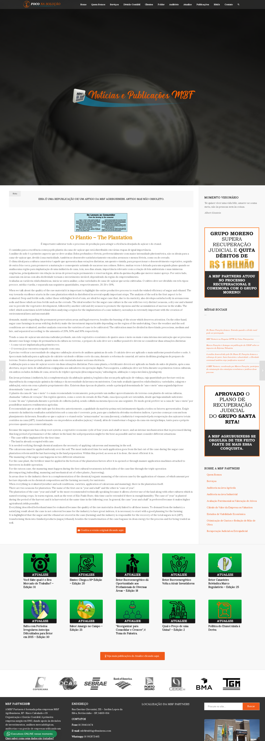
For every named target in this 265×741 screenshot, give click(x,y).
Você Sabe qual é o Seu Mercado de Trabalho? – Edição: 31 (38, 583)
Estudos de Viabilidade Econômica (226, 514)
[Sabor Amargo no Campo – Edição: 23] (86, 611)
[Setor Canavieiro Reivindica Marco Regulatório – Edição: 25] (225, 565)
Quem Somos (214, 474)
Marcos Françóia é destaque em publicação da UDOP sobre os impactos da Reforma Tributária (232, 347)
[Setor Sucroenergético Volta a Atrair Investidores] (178, 565)
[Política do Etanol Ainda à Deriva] (225, 611)
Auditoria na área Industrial (222, 494)
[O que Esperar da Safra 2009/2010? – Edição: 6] (262, 371)
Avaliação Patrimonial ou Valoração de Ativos (232, 501)
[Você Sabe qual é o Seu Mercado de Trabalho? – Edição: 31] (40, 565)
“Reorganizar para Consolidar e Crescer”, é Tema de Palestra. (131, 630)
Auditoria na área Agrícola (221, 487)
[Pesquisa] (238, 4)
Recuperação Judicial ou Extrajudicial (227, 531)
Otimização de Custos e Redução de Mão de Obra (231, 522)
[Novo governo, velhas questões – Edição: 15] (3, 371)
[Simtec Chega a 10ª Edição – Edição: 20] (86, 565)
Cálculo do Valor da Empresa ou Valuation (230, 507)
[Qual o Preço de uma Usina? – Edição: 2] (178, 611)
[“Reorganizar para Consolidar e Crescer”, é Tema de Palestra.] (132, 611)
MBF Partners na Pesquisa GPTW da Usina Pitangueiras (230, 339)
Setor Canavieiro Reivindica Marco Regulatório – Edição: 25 (223, 583)
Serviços (212, 481)
